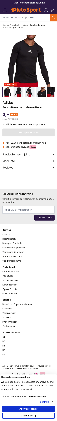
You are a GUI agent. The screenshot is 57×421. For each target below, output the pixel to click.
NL (3, 336)
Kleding (24, 25)
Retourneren (9, 238)
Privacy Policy (32, 366)
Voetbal (15, 25)
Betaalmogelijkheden (13, 247)
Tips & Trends (9, 289)
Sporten (6, 25)
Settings (44, 401)
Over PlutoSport (10, 271)
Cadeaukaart (9, 326)
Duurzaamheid (10, 293)
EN (3, 354)
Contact (6, 234)
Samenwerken (10, 280)
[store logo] (25, 10)
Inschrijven (44, 217)
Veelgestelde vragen (13, 252)
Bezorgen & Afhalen (12, 243)
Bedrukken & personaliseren (17, 304)
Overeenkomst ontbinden (27, 368)
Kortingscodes (9, 284)
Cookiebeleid (8, 368)
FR (3, 345)
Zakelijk (6, 299)
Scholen (6, 317)
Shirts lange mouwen (14, 27)
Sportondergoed (37, 25)
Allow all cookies (28, 408)
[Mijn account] (46, 10)
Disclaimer (45, 366)
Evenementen (9, 321)
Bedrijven (7, 308)
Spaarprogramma (11, 260)
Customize (27, 415)
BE (3, 341)
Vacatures (7, 275)
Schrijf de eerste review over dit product (23, 124)
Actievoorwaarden (12, 256)
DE (3, 350)
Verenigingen (9, 313)
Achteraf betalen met (17, 146)
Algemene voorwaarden (13, 366)
